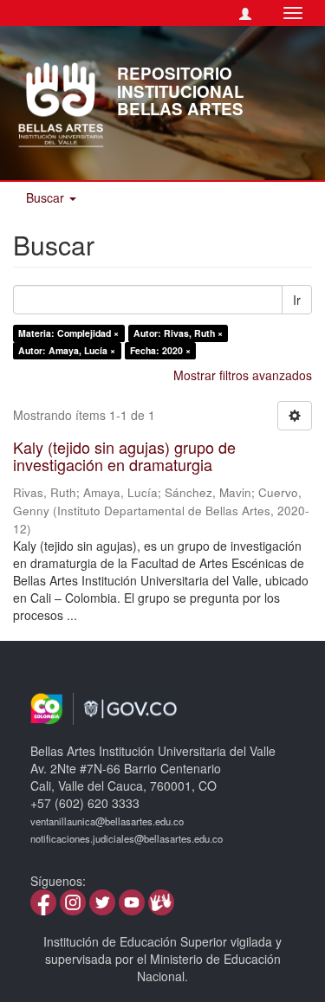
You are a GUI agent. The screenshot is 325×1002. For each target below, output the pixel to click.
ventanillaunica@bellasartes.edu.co (107, 821)
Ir (297, 299)
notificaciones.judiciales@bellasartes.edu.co (126, 838)
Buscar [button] (47, 197)
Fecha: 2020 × (160, 350)
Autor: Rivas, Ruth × (178, 332)
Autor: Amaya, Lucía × (66, 350)
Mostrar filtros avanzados (242, 375)
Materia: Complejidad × (68, 332)
